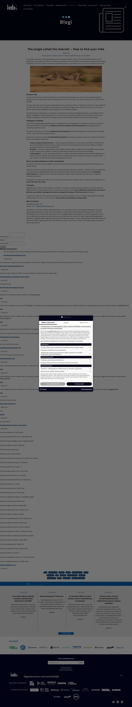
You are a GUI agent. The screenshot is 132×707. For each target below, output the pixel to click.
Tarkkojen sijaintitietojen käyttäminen (52, 360)
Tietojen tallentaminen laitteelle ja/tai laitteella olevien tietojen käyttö (62, 347)
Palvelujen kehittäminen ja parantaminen (53, 350)
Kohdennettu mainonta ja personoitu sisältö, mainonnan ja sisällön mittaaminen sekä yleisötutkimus (61, 353)
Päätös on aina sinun (48, 322)
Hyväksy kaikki (79, 384)
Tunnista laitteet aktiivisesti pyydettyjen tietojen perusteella (59, 362)
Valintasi (66, 322)
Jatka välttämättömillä (52, 384)
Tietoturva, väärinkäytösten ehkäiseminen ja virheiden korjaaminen (61, 368)
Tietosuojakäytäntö (86, 389)
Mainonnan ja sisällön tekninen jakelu (52, 371)
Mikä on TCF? (84, 322)
